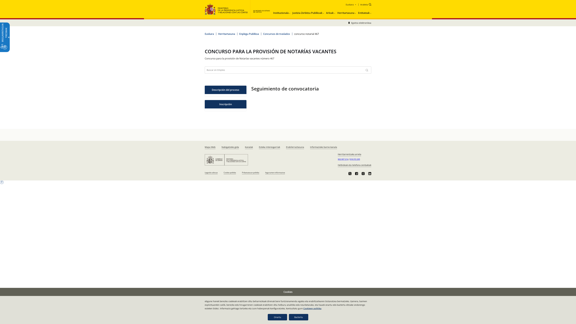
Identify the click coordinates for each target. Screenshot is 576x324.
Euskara (209, 34)
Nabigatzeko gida (230, 147)
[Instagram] (363, 173)
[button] (364, 4)
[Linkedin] (369, 173)
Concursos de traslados (276, 34)
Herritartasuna (226, 34)
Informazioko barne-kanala (323, 147)
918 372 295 (355, 159)
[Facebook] (356, 173)
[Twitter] (350, 173)
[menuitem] (281, 12)
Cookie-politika (230, 172)
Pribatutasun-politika (250, 172)
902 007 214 (343, 159)
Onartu (277, 317)
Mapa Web (210, 147)
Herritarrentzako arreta (349, 154)
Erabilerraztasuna (295, 147)
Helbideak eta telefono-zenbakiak (354, 165)
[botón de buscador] (366, 70)
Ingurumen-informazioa (275, 172)
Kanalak (249, 147)
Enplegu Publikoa (249, 34)
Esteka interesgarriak (269, 147)
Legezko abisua (211, 172)
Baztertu (298, 317)
